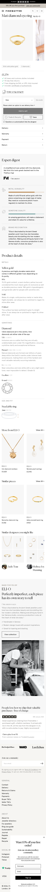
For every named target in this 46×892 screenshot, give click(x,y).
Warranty (5, 793)
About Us (5, 818)
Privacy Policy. (6, 772)
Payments (5, 796)
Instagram (5, 854)
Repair (4, 838)
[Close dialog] (44, 837)
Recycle (5, 841)
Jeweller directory (9, 821)
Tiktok (4, 860)
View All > (40, 430)
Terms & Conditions (31, 770)
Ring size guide (8, 827)
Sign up (28, 878)
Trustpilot (31, 737)
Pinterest (5, 857)
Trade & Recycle (14, 117)
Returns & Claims (8, 790)
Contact (5, 785)
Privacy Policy (7, 805)
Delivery (5, 788)
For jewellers (7, 824)
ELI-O (38, 16)
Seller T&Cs (6, 802)
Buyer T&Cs (6, 799)
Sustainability (7, 830)
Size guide (39, 100)
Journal (5, 832)
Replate (5, 835)
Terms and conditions (26, 884)
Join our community (33, 5)
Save (35, 117)
